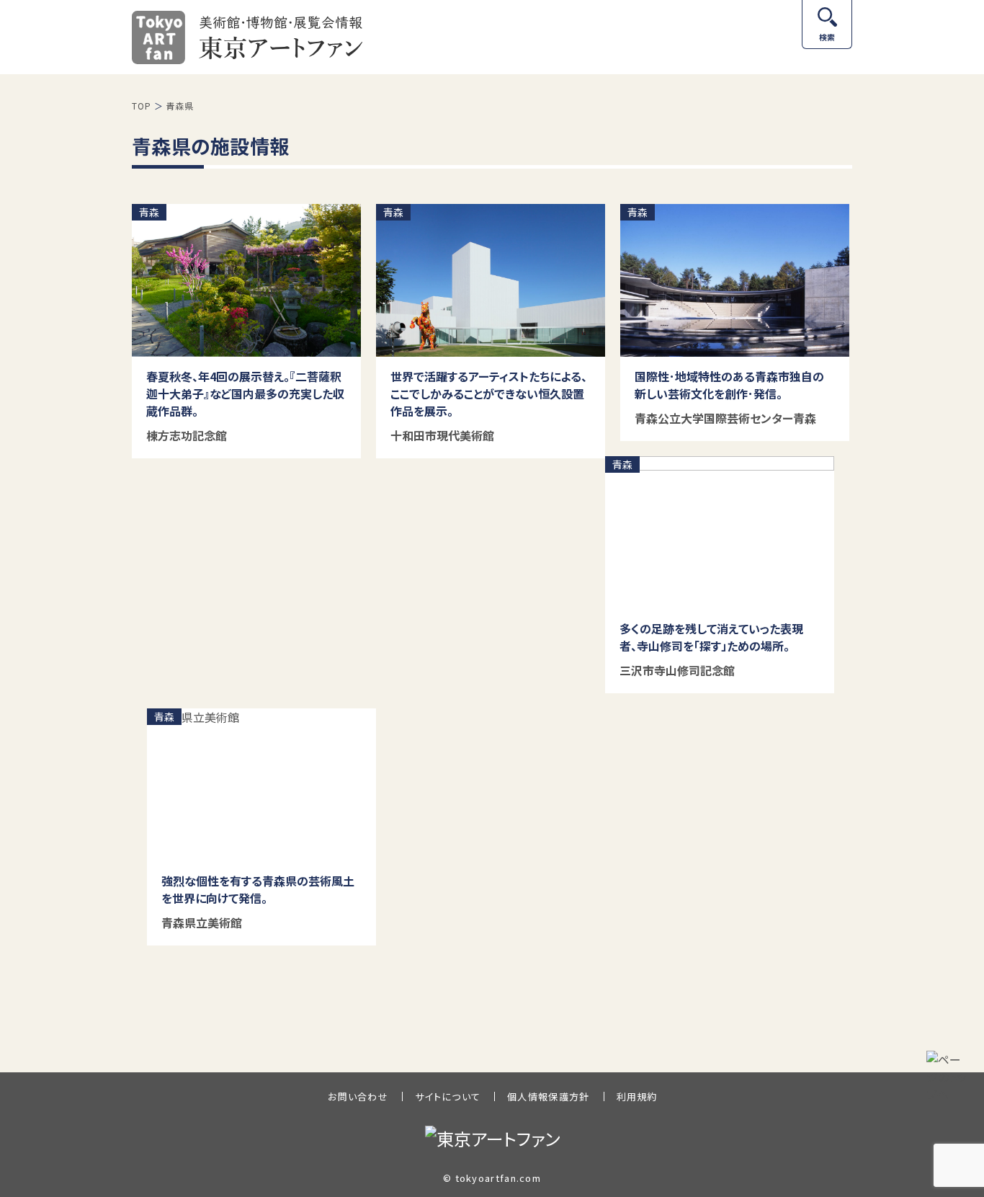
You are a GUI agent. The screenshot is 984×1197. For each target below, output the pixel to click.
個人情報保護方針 (548, 1096)
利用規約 (637, 1096)
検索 (827, 37)
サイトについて (447, 1096)
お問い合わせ (358, 1096)
